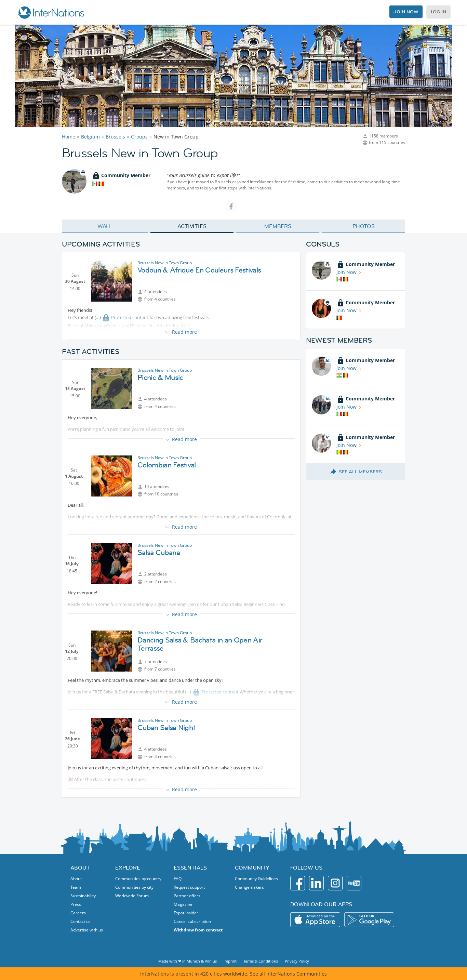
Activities (191, 226)
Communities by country (138, 879)
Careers (78, 913)
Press (75, 904)
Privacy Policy (297, 961)
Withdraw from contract (198, 930)
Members (277, 226)
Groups (139, 136)
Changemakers (249, 887)
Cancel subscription (192, 921)
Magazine (183, 904)
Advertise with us (86, 930)
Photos (363, 226)
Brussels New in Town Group (164, 263)
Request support (189, 887)
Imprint (230, 961)
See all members (360, 471)
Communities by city (134, 887)
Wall (104, 226)
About (76, 879)
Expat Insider (186, 913)
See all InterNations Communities (288, 973)
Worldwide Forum (132, 896)
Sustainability (83, 896)
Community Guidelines (256, 879)
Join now (405, 12)
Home (68, 136)
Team (75, 887)
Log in (438, 12)
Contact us (80, 921)
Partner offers (187, 896)
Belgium (90, 136)
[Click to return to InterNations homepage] (51, 12)
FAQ (178, 879)
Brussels (115, 136)
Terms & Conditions (260, 961)
